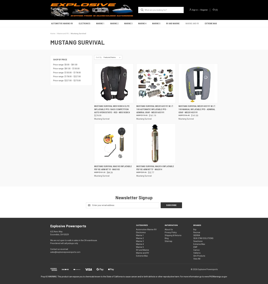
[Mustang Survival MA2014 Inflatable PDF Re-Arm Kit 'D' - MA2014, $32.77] (156, 143)
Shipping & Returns (173, 235)
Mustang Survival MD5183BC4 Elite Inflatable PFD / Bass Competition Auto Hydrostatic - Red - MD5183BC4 (112, 109)
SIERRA (196, 235)
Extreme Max (211, 23)
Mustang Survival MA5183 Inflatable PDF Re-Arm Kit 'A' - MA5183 (113, 168)
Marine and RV (192, 23)
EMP (195, 247)
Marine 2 (114, 23)
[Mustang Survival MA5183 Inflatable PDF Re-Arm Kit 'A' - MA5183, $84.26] (114, 143)
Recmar (196, 232)
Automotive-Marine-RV (62, 23)
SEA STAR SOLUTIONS (203, 238)
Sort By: (99, 57)
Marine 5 (156, 23)
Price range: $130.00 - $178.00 (67, 72)
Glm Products (199, 256)
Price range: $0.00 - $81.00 (65, 64)
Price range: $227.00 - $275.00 (67, 80)
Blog (167, 238)
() (216, 10)
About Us (169, 229)
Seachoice (198, 241)
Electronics (84, 23)
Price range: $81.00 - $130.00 (66, 68)
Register (204, 10)
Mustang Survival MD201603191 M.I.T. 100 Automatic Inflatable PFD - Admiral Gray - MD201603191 (154, 109)
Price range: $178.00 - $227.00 (67, 76)
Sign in (195, 10)
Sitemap (168, 241)
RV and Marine (173, 23)
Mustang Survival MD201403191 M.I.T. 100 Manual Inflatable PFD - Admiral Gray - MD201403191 (197, 109)
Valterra (196, 253)
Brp (194, 229)
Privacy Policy (171, 232)
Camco (196, 250)
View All (196, 259)
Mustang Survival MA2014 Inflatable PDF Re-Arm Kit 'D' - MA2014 (155, 168)
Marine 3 (128, 23)
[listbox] (112, 57)
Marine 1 (100, 23)
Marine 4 (142, 23)
